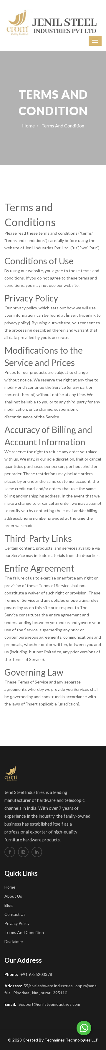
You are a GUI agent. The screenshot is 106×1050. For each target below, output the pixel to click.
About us (13, 896)
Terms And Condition (24, 932)
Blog (8, 905)
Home (28, 125)
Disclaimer (13, 941)
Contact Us (15, 914)
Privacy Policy (16, 923)
